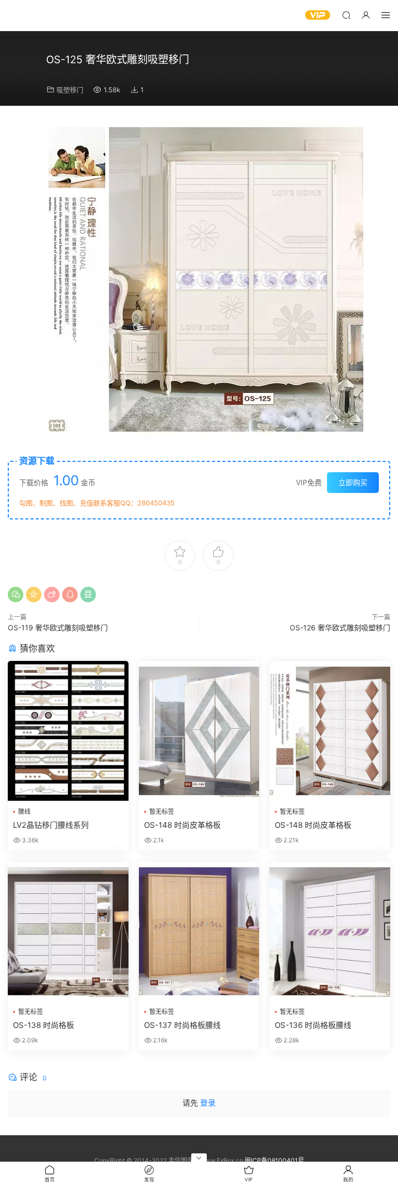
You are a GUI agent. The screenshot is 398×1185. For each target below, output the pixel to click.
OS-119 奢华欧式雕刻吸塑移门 (58, 627)
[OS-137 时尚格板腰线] (199, 931)
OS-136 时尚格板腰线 (313, 1025)
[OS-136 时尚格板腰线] (329, 931)
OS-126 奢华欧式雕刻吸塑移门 (340, 627)
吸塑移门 (69, 90)
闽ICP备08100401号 (274, 1160)
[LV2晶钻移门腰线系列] (68, 730)
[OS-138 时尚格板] (68, 931)
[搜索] (346, 15)
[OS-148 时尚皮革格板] (199, 730)
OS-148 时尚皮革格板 (182, 825)
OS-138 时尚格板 (43, 1025)
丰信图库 (39, 15)
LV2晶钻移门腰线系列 (51, 825)
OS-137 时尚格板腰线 (182, 1025)
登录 (208, 1103)
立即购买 (352, 482)
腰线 (24, 811)
